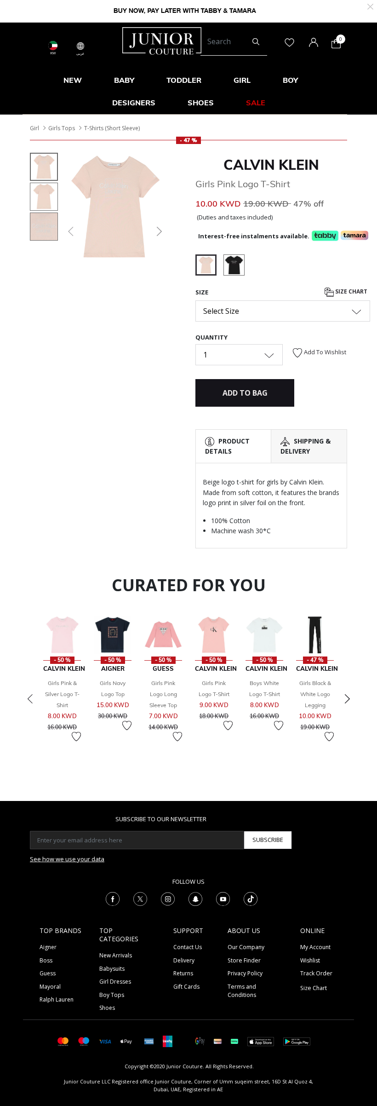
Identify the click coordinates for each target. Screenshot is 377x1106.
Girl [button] (242, 80)
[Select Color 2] (234, 266)
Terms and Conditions (242, 991)
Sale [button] (255, 102)
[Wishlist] (76, 736)
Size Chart (350, 291)
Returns (183, 973)
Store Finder (244, 960)
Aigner (48, 947)
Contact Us (187, 947)
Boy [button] (290, 80)
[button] (69, 231)
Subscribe (267, 839)
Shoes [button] (201, 102)
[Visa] (105, 1040)
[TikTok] (250, 898)
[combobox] (233, 42)
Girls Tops (61, 128)
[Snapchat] (195, 898)
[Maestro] (84, 1040)
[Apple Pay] (126, 1040)
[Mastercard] (63, 1040)
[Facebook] (113, 898)
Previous (30, 699)
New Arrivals (115, 955)
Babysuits (112, 969)
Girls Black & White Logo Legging (315, 694)
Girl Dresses (115, 981)
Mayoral (50, 987)
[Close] (370, 5)
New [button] (72, 80)
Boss (46, 960)
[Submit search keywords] (256, 42)
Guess (48, 973)
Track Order (316, 973)
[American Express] (149, 1040)
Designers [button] (133, 102)
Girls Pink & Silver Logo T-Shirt (62, 694)
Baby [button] (124, 80)
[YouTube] (223, 898)
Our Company (246, 947)
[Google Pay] (200, 1040)
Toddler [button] (183, 80)
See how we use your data (67, 859)
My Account (315, 947)
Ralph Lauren (57, 999)
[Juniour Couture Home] (161, 40)
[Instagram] (168, 898)
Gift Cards (186, 987)
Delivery (183, 960)
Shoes (107, 1008)
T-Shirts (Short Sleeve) (112, 128)
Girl (34, 128)
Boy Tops (111, 995)
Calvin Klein (271, 164)
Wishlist (310, 960)
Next (347, 699)
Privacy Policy (245, 973)
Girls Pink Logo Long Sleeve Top (163, 694)
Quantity (211, 337)
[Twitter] (140, 898)
